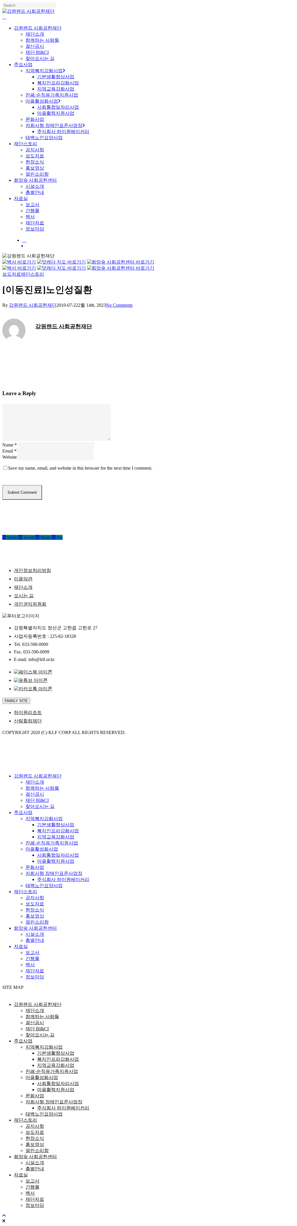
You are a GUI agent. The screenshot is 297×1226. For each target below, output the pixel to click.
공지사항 (35, 897)
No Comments (119, 305)
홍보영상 (35, 915)
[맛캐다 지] (61, 268)
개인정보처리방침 (32, 570)
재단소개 (23, 587)
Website (9, 457)
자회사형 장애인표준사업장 (54, 873)
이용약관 (23, 578)
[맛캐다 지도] (61, 261)
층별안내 (35, 940)
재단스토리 (32, 274)
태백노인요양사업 (44, 885)
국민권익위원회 (30, 604)
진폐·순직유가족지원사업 (52, 842)
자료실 (21, 946)
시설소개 (35, 934)
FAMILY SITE (16, 701)
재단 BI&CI (37, 800)
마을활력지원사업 (55, 861)
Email (9, 450)
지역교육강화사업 (55, 836)
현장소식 (35, 909)
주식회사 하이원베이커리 (63, 879)
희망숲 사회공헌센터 (35, 928)
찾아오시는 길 (40, 806)
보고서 (32, 952)
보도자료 (11, 274)
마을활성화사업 (42, 849)
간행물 (32, 958)
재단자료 (35, 970)
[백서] (19, 261)
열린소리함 (37, 922)
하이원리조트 (28, 712)
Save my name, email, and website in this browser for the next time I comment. (80, 468)
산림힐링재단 (28, 720)
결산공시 (35, 794)
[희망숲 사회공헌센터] (120, 261)
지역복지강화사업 (44, 818)
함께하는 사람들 (42, 788)
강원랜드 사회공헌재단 (33, 305)
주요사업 (23, 812)
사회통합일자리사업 (58, 855)
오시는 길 (24, 595)
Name (9, 444)
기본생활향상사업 (55, 824)
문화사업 (35, 867)
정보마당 (35, 976)
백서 (30, 964)
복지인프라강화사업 (58, 830)
